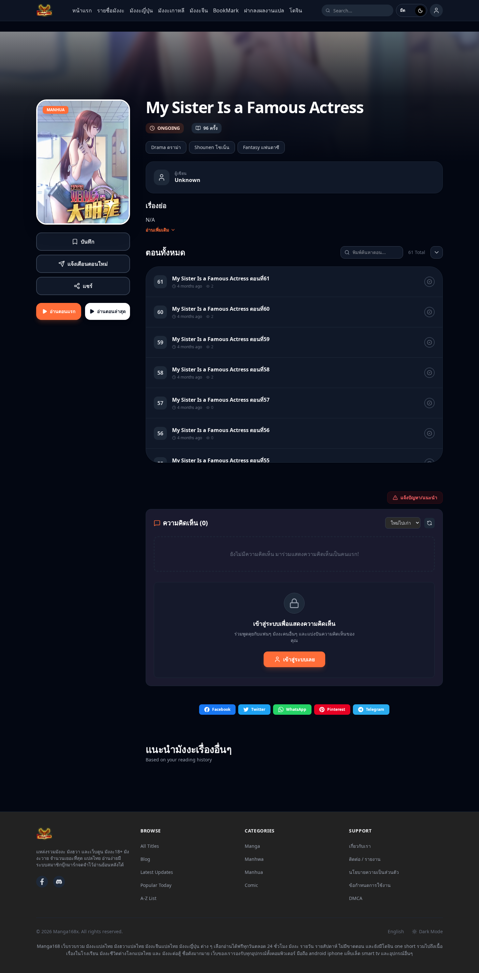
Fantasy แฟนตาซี (261, 147)
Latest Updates (156, 872)
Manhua (254, 872)
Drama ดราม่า (166, 147)
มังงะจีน (199, 10)
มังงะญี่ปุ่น (141, 10)
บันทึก (87, 241)
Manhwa (254, 859)
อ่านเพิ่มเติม (157, 230)
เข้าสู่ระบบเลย (299, 659)
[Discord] (59, 882)
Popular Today (155, 885)
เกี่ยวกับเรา (360, 846)
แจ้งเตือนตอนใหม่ (87, 263)
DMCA (355, 898)
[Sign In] (436, 10)
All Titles (149, 846)
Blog (145, 859)
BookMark (226, 10)
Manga (252, 846)
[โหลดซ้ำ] (429, 523)
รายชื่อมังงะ (110, 10)
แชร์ (88, 286)
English (396, 931)
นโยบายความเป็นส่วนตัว (374, 872)
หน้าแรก (82, 10)
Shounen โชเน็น (212, 147)
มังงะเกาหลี (171, 10)
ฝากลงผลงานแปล (264, 10)
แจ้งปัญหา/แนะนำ (418, 497)
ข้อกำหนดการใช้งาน (370, 885)
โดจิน (295, 10)
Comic (251, 885)
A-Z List (148, 898)
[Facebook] (42, 882)
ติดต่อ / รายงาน (365, 859)
